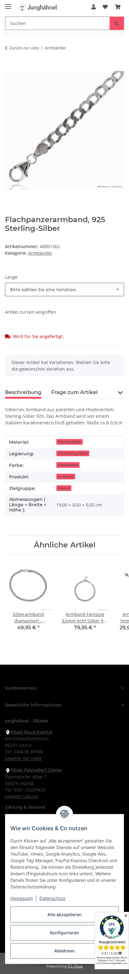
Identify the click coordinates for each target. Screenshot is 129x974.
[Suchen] (117, 23)
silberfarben (68, 465)
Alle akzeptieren (64, 914)
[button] (93, 7)
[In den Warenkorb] (10, 67)
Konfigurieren (64, 932)
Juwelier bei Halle (23, 758)
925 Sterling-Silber (73, 453)
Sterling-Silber (69, 442)
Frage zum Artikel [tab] (74, 392)
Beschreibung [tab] (23, 392)
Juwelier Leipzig (21, 796)
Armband (66, 476)
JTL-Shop (75, 966)
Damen (64, 488)
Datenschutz (52, 898)
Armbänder (40, 253)
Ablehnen (64, 950)
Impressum (21, 898)
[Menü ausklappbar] (8, 4)
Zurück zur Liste (24, 48)
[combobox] (64, 289)
